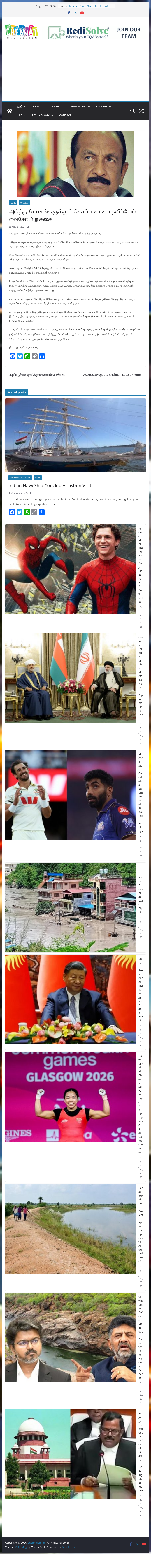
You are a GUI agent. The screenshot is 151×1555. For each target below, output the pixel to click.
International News (20, 477)
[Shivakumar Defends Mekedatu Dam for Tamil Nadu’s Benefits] (70, 1350)
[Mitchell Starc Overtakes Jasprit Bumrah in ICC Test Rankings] (70, 805)
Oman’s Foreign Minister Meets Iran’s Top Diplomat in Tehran (88, 7)
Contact (65, 115)
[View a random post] (141, 111)
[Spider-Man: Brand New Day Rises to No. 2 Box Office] (70, 577)
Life (19, 115)
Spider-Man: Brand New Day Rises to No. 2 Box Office (140, 565)
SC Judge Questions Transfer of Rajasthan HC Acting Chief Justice (140, 1452)
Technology (40, 115)
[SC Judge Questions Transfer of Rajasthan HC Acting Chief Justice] (70, 1464)
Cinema (55, 106)
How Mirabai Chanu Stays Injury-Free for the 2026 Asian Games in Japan (140, 1104)
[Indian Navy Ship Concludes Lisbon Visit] (75, 435)
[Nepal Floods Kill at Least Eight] (70, 907)
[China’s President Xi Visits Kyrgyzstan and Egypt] (70, 1002)
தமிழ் (19, 106)
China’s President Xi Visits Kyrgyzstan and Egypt (140, 989)
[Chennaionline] (9, 111)
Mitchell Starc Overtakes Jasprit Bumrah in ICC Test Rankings (140, 792)
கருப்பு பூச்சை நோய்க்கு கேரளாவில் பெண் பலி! (37, 375)
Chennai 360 (78, 106)
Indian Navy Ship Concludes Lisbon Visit (49, 485)
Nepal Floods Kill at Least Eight (140, 895)
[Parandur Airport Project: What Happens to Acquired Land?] (70, 1237)
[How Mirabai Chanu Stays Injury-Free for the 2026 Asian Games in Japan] (70, 1117)
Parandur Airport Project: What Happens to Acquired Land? (140, 1224)
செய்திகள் (24, 203)
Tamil (13, 203)
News (36, 106)
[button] (24, 106)
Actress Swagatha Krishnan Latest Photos (112, 375)
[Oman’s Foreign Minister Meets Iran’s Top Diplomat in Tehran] (70, 690)
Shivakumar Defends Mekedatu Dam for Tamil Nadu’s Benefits (140, 1337)
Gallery (101, 106)
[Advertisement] (75, 74)
